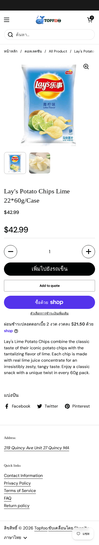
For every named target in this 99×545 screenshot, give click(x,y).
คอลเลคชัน (33, 51)
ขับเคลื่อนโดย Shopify (68, 528)
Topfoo (41, 528)
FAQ (7, 498)
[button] (89, 20)
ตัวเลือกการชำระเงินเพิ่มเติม (49, 313)
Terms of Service (20, 490)
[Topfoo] (48, 20)
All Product (58, 51)
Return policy (17, 505)
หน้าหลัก (10, 51)
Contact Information (23, 475)
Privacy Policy (17, 483)
